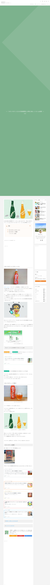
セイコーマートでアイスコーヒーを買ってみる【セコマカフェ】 (43, 207)
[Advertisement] (18, 255)
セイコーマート (39, 294)
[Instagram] (42, 1)
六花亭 (39, 292)
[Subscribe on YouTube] (42, 240)
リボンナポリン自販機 (12, 233)
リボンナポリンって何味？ (13, 231)
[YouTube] (44, 1)
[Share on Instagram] (40, 240)
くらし (39, 299)
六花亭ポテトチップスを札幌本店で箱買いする (43, 218)
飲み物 (25, 113)
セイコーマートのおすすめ (10, 525)
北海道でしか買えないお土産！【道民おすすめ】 (43, 211)
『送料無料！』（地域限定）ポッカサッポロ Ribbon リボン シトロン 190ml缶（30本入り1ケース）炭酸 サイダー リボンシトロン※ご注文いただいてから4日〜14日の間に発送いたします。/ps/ (20, 531)
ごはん (39, 297)
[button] (30, 226)
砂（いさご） (41, 234)
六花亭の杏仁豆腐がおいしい (43, 215)
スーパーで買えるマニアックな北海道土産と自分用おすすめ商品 (43, 204)
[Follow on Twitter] (40, 1)
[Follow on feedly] (46, 1)
